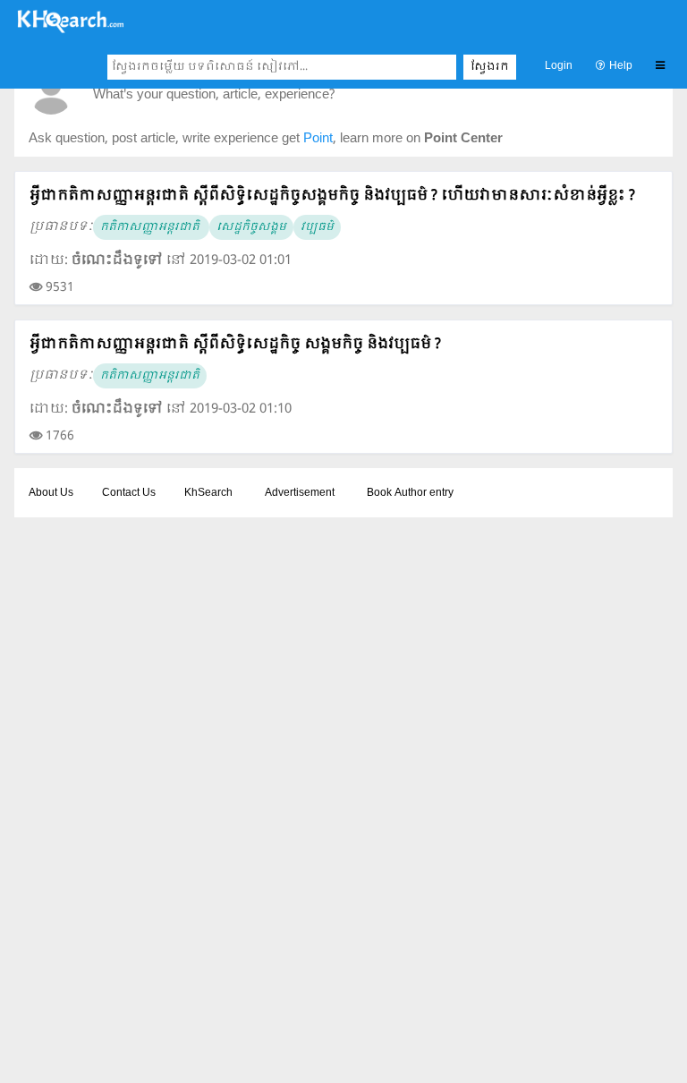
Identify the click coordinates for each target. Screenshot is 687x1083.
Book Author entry (410, 493)
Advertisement (300, 493)
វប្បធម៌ (317, 227)
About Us (51, 493)
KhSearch (208, 493)
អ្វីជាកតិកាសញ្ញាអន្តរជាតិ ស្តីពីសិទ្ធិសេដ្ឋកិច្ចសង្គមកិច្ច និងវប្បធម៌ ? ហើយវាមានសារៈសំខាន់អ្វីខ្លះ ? (332, 195)
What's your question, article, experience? (214, 95)
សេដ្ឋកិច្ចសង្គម (251, 227)
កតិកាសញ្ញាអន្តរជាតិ (151, 227)
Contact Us (129, 493)
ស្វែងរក (490, 67)
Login (558, 66)
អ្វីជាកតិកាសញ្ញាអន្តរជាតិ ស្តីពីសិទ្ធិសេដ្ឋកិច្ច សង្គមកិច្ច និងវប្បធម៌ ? (235, 344)
